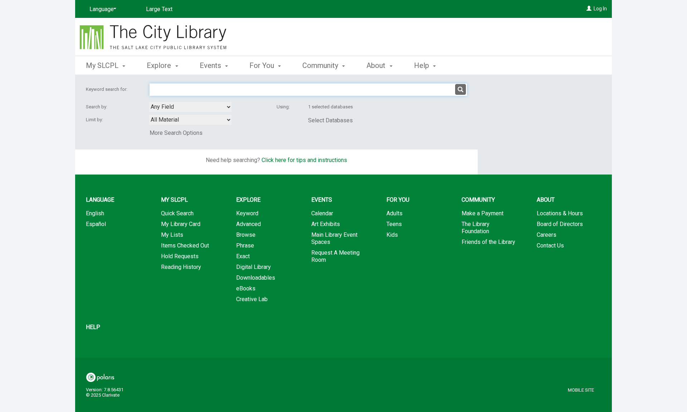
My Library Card (180, 224)
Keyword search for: (107, 89)
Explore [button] (160, 65)
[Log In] (588, 8)
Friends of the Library (488, 242)
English (95, 213)
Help (93, 327)
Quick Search (177, 213)
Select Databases (330, 120)
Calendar (322, 213)
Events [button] (211, 65)
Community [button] (321, 65)
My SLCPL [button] (103, 65)
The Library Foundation (475, 228)
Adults (394, 213)
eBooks (245, 288)
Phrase (245, 245)
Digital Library (253, 267)
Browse (245, 234)
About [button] (376, 65)
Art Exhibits (325, 224)
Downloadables (255, 277)
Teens (394, 224)
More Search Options (176, 132)
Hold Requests (180, 256)
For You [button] (262, 65)
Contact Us (550, 245)
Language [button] (100, 199)
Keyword (247, 213)
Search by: (97, 106)
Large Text (159, 9)
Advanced (248, 224)
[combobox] (190, 107)
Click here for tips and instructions (304, 160)
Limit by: (95, 119)
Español (96, 224)
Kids (392, 234)
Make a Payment (482, 213)
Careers (546, 234)
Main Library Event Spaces (334, 238)
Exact (243, 256)
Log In (600, 8)
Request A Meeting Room (335, 256)
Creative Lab (252, 299)
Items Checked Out (185, 245)
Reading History (181, 267)
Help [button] (422, 65)
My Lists (172, 234)
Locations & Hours (560, 213)
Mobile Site (581, 390)
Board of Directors (560, 224)
